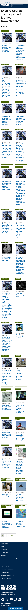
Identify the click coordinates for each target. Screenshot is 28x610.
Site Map (3, 555)
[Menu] (25, 6)
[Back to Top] (23, 605)
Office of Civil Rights (6, 578)
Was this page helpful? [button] (16, 608)
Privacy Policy (4, 552)
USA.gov (3, 564)
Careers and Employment (7, 569)
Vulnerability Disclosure (7, 566)
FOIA (2, 546)
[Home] (5, 7)
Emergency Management (7, 575)
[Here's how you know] (14, 2)
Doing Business (5, 572)
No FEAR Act (4, 561)
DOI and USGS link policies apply (9, 558)
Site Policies (4, 549)
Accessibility (4, 543)
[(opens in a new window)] (3, 599)
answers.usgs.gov (5, 605)
